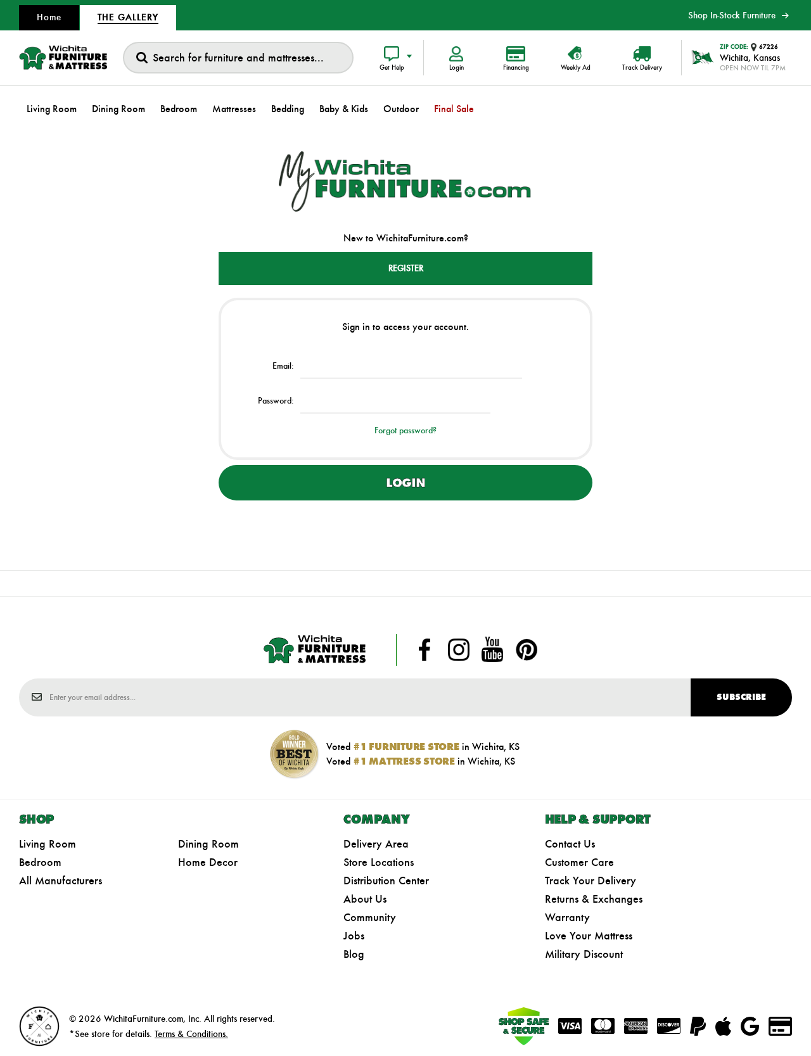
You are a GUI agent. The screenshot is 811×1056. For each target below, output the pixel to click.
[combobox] (238, 57)
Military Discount (584, 954)
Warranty (567, 917)
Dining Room (208, 844)
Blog (353, 954)
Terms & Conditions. (191, 1034)
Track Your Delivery (590, 880)
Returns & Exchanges (593, 899)
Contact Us (570, 844)
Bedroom (40, 862)
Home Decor (208, 862)
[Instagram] (458, 650)
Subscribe (741, 697)
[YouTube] (492, 650)
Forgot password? (405, 430)
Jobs (353, 936)
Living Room (47, 844)
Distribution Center (386, 880)
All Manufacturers (60, 880)
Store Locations (378, 862)
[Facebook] (424, 650)
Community (369, 917)
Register (405, 268)
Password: (276, 400)
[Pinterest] (526, 650)
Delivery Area (376, 844)
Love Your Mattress (588, 936)
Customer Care (579, 862)
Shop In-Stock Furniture (732, 15)
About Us (364, 899)
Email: (283, 365)
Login (405, 482)
